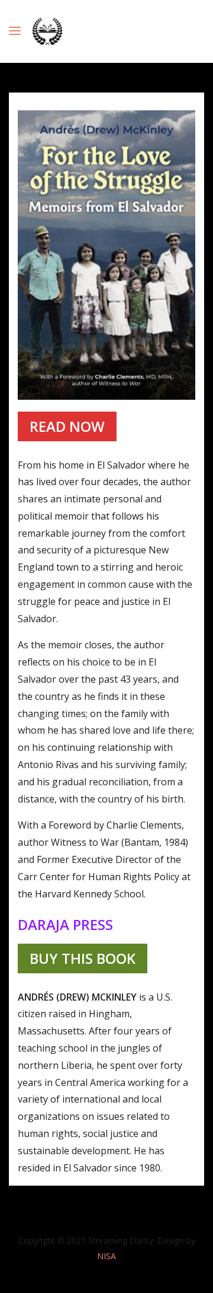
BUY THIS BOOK (82, 958)
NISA (106, 1256)
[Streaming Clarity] (47, 31)
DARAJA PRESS (65, 924)
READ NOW (67, 426)
